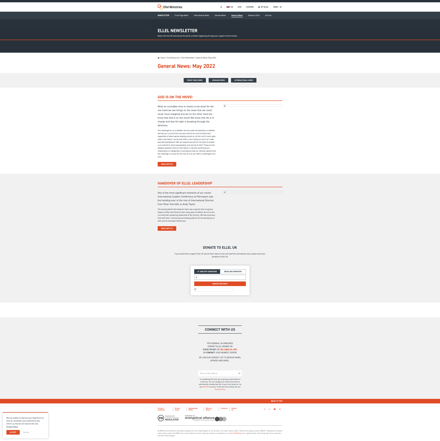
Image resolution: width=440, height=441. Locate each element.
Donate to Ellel (254, 15)
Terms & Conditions (161, 409)
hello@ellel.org (228, 349)
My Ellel (206, 387)
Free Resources (173, 57)
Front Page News (181, 15)
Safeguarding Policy (192, 409)
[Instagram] (279, 409)
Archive (268, 15)
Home (162, 57)
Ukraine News (220, 15)
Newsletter (163, 15)
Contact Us (234, 409)
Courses (250, 7)
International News (201, 15)
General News (237, 15)
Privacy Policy (220, 389)
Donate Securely (220, 284)
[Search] (221, 7)
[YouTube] (274, 409)
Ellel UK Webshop (236, 433)
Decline (26, 432)
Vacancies (224, 408)
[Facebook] (264, 409)
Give (239, 7)
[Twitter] (269, 409)
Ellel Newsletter (187, 57)
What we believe (209, 409)
